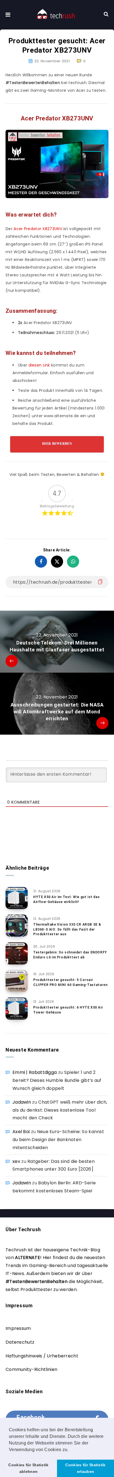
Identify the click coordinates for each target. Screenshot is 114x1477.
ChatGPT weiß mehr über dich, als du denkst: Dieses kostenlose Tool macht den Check (59, 1110)
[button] (70, 1450)
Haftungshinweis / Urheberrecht (42, 1356)
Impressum (18, 1328)
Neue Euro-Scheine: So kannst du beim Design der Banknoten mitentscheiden (58, 1139)
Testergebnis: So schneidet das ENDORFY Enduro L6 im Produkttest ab (70, 954)
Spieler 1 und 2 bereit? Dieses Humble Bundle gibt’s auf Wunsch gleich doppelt (57, 1080)
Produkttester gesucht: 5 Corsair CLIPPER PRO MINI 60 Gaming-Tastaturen (70, 982)
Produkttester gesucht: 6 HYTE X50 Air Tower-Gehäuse (68, 1010)
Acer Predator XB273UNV (38, 228)
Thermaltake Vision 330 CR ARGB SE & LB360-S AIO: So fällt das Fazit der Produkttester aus (67, 929)
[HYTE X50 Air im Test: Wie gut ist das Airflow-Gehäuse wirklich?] (17, 898)
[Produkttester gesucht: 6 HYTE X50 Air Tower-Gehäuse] (17, 1009)
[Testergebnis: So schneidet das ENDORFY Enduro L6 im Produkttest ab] (17, 953)
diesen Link (39, 365)
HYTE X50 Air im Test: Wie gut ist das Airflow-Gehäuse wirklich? (66, 899)
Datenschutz (20, 1342)
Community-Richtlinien (31, 1369)
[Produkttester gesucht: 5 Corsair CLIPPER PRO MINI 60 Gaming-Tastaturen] (17, 981)
